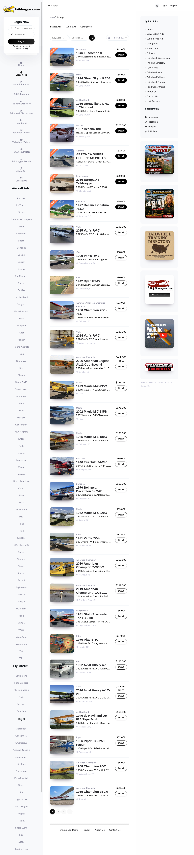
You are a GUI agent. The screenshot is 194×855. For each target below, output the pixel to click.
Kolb (21, 446)
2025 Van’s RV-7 (88, 230)
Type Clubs (152, 67)
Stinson (21, 573)
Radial (21, 820)
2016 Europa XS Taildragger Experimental (88, 181)
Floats (21, 785)
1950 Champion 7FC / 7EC (91, 312)
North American (21, 481)
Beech (21, 240)
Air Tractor (21, 205)
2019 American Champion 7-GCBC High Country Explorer (92, 591)
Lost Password (21, 48)
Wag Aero (21, 637)
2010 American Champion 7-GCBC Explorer (90, 565)
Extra (21, 318)
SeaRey (21, 538)
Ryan (21, 530)
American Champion (21, 219)
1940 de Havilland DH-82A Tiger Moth (92, 717)
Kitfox (21, 438)
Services (21, 704)
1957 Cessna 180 (88, 129)
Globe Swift (21, 382)
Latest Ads (55, 26)
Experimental (21, 311)
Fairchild (21, 325)
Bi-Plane (21, 764)
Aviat (21, 226)
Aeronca (21, 198)
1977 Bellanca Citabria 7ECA (92, 207)
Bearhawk (21, 233)
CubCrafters (21, 276)
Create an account (21, 46)
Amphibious (21, 742)
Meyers (21, 474)
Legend (21, 453)
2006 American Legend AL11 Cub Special (92, 362)
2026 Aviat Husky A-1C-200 (93, 692)
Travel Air (21, 601)
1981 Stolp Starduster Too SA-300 (92, 616)
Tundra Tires (21, 849)
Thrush (21, 594)
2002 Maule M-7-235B (91, 411)
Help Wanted (21, 682)
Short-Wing (21, 827)
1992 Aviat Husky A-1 (91, 665)
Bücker (21, 262)
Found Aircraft (21, 346)
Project (21, 813)
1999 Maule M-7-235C (91, 386)
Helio (21, 410)
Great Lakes (21, 389)
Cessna (21, 269)
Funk (21, 354)
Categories (86, 26)
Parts (21, 697)
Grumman (21, 396)
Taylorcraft (21, 587)
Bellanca (21, 247)
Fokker (21, 339)
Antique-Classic (21, 750)
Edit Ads (151, 53)
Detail (121, 54)
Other (21, 488)
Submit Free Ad (155, 38)
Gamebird (21, 361)
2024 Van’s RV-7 (88, 335)
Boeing (21, 254)
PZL (21, 516)
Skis (21, 834)
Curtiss (21, 290)
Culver (21, 283)
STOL (21, 842)
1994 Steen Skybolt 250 (93, 78)
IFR (21, 792)
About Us (100, 830)
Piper (21, 495)
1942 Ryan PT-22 (88, 281)
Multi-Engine (21, 806)
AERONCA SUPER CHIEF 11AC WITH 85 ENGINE (91, 156)
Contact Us (115, 830)
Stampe (21, 559)
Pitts (21, 502)
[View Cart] (157, 5)
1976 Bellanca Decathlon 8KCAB (89, 489)
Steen (21, 566)
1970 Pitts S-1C (87, 639)
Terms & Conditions (68, 830)
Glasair (21, 375)
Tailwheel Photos (156, 82)
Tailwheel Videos (156, 77)
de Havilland (21, 297)
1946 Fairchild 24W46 (91, 462)
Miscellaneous (21, 690)
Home (150, 29)
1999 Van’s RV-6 (88, 256)
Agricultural (21, 735)
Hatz (21, 403)
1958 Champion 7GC (91, 766)
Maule (21, 467)
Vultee (21, 622)
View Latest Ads (155, 34)
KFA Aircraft (21, 431)
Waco (21, 630)
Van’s (21, 615)
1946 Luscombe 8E (90, 53)
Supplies (21, 711)
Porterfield (21, 509)
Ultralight (21, 608)
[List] (112, 38)
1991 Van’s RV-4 (88, 538)
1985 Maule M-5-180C (91, 437)
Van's (78, 226)
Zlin (21, 658)
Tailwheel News (155, 72)
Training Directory (156, 62)
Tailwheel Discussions (158, 58)
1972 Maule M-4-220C (91, 513)
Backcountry (21, 757)
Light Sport (21, 799)
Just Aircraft (21, 424)
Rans (21, 523)
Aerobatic (21, 728)
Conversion (21, 771)
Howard (21, 417)
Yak (21, 651)
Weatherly (21, 644)
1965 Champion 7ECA (92, 791)
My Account (153, 48)
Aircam (21, 212)
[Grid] (109, 38)
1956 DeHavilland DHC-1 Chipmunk (93, 105)
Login (164, 5)
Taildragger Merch (156, 86)
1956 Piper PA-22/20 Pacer (90, 742)
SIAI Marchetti (21, 545)
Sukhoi (21, 580)
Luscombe (21, 460)
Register (174, 5)
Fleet (21, 332)
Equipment (21, 675)
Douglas (21, 304)
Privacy (86, 830)
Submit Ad (70, 26)
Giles (21, 368)
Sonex (21, 552)
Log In (21, 41)
